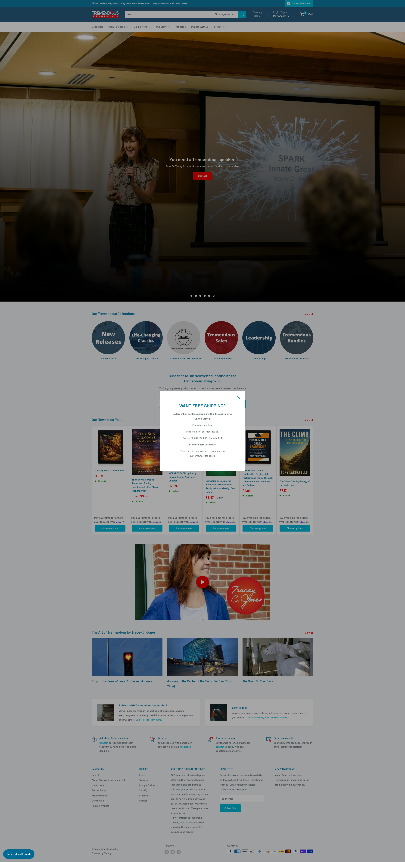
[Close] (238, 397)
